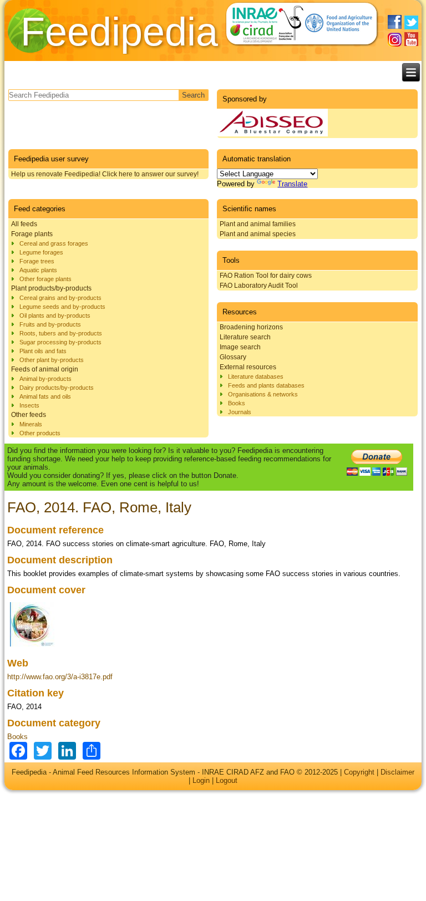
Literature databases (255, 376)
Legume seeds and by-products (62, 306)
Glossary (233, 357)
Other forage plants (45, 279)
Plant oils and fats (43, 351)
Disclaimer (397, 772)
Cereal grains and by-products (60, 297)
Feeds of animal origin (44, 369)
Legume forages (41, 252)
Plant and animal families (258, 224)
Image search (240, 347)
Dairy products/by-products (56, 387)
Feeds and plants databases (266, 385)
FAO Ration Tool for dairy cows (266, 275)
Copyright (359, 772)
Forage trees (36, 261)
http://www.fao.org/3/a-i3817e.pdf (60, 677)
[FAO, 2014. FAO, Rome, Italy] (32, 647)
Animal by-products (45, 378)
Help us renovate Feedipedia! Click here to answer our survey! (105, 174)
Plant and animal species (258, 234)
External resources (248, 367)
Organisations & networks (263, 394)
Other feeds (28, 415)
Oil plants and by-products (54, 315)
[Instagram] (395, 40)
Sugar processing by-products (60, 342)
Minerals (30, 424)
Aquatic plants (38, 270)
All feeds (24, 224)
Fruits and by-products (50, 324)
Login (201, 780)
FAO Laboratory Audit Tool (259, 285)
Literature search (245, 337)
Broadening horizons (251, 327)
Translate (292, 184)
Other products (39, 433)
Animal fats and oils (45, 396)
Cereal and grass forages (53, 243)
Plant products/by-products (51, 288)
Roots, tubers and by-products (60, 333)
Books (236, 403)
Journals (239, 412)
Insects (29, 405)
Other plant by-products (51, 360)
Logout (226, 780)
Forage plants (32, 234)
